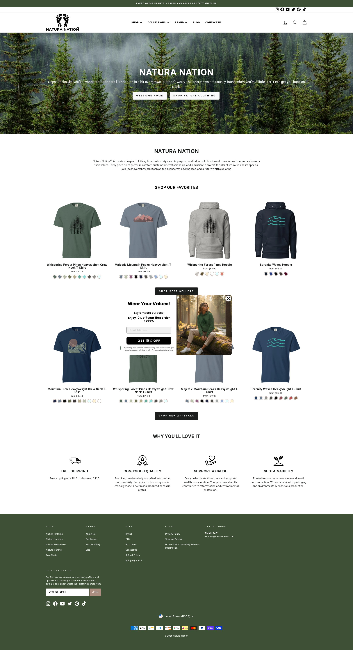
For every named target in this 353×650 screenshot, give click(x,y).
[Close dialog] (228, 298)
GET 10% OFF (149, 340)
